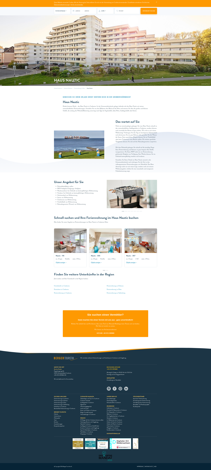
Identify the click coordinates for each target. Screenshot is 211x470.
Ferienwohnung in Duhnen (115, 286)
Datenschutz (149, 466)
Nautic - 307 (130, 256)
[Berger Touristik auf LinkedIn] (126, 389)
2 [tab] (126, 212)
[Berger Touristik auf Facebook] (115, 389)
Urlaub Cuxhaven (58, 88)
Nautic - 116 (60, 256)
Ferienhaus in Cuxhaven (61, 289)
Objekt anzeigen (60, 262)
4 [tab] (132, 212)
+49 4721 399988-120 (60, 375)
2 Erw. (103, 11)
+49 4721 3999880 (108, 333)
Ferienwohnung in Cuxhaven (63, 293)
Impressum (140, 466)
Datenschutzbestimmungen (62, 4)
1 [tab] (123, 212)
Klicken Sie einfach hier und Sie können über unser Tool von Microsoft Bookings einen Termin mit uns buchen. (105, 324)
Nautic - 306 (95, 256)
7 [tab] (141, 212)
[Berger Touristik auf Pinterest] (120, 389)
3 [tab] (129, 212)
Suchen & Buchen (68, 88)
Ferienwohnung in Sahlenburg (116, 293)
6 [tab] (138, 212)
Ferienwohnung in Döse (79, 88)
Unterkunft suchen (149, 11)
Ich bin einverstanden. (77, 4)
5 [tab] (135, 212)
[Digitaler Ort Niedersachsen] (120, 443)
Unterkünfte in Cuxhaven (62, 286)
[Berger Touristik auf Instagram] (109, 389)
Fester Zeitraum (60, 11)
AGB (155, 466)
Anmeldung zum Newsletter (114, 380)
